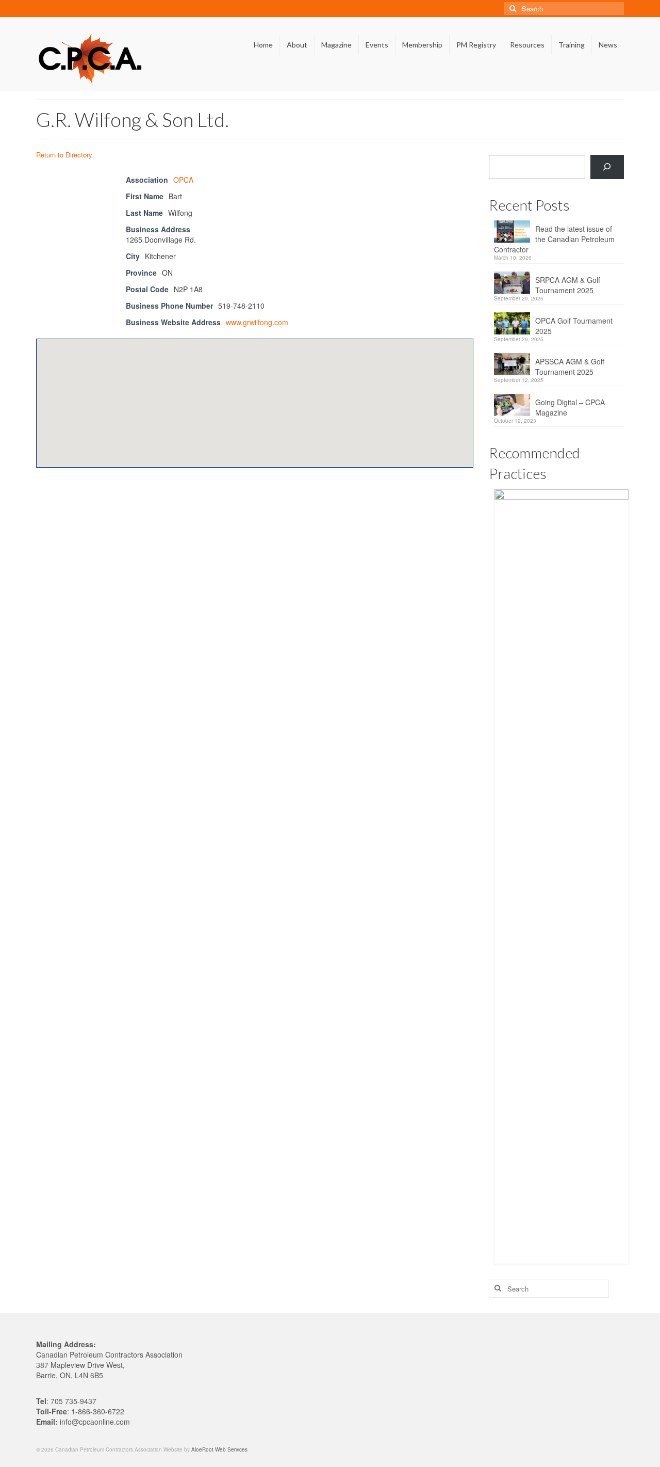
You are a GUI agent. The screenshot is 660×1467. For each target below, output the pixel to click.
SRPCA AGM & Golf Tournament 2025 (567, 285)
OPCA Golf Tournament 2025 (574, 325)
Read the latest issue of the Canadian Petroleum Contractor (554, 239)
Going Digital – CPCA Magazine (570, 407)
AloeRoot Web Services (219, 1449)
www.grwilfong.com (257, 322)
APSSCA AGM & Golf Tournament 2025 (569, 366)
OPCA (183, 179)
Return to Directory (64, 155)
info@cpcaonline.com (95, 1421)
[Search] (607, 167)
